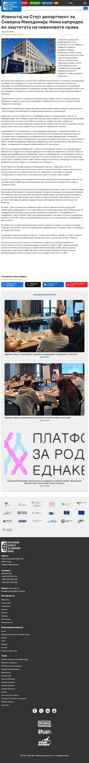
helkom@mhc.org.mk (16, 591)
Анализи (4, 609)
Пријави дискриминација (10, 669)
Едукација (5, 705)
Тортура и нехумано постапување (13, 699)
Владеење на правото (9, 663)
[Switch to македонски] (70, 3)
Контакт (4, 648)
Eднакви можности (8, 689)
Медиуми (4, 616)
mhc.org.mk (14, 588)
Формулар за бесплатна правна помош (15, 635)
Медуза (4, 692)
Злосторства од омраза (10, 695)
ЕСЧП (3, 641)
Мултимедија (6, 619)
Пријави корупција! (8, 682)
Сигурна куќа (6, 676)
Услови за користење (9, 651)
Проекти (4, 613)
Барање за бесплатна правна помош (14, 659)
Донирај (4, 644)
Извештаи (5, 600)
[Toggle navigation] (85, 3)
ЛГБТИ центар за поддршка (11, 666)
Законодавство (7, 622)
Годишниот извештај (67, 39)
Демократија (6, 672)
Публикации (5, 606)
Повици (4, 638)
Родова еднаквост (8, 685)
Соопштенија (6, 603)
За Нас (3, 631)
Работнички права (8, 679)
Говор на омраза (7, 702)
